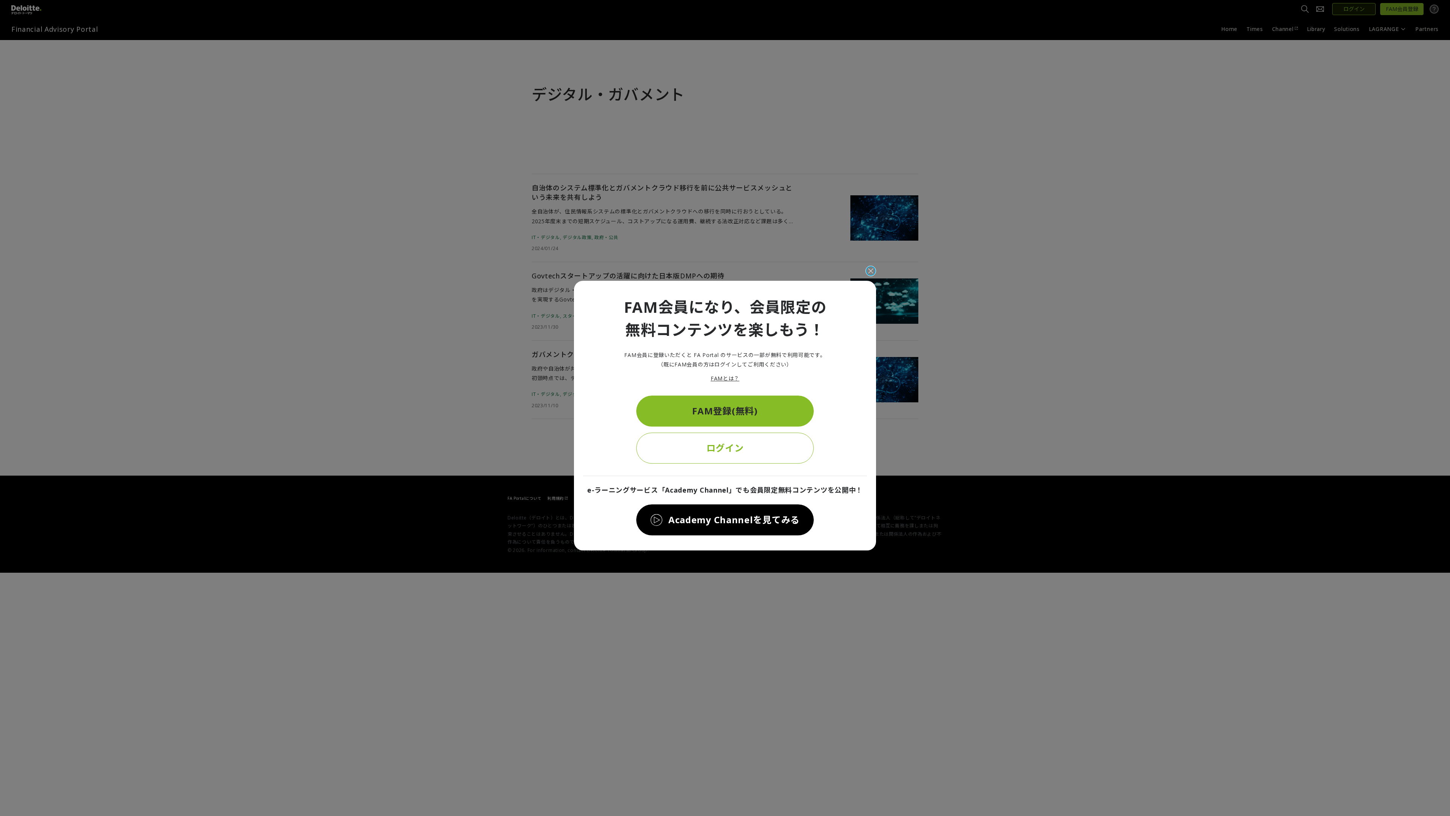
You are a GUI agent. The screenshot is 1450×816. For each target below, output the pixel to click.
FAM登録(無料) (724, 411)
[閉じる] (870, 271)
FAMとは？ (725, 378)
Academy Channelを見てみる (734, 519)
